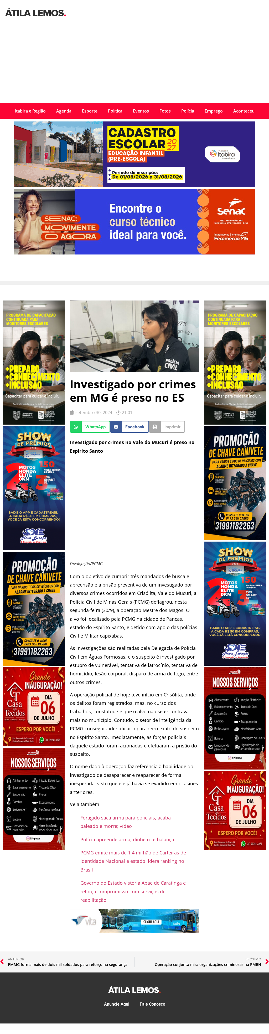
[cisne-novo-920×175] (134, 931)
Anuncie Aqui (116, 1004)
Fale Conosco (152, 1004)
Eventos (141, 111)
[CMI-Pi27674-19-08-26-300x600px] (34, 423)
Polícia (187, 111)
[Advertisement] (134, 63)
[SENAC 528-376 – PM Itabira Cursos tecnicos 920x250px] (134, 253)
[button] (90, 427)
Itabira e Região (30, 111)
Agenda (63, 111)
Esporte (89, 111)
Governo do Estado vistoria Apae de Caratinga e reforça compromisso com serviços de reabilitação (133, 891)
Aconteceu (244, 111)
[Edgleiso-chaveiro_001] (34, 664)
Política (115, 111)
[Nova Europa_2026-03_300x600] (34, 548)
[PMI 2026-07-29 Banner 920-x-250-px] (134, 185)
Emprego (214, 111)
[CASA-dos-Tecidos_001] (34, 744)
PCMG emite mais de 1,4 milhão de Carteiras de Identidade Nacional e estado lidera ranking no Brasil (133, 861)
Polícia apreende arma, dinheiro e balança (127, 839)
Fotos (165, 111)
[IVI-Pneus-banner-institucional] (34, 848)
